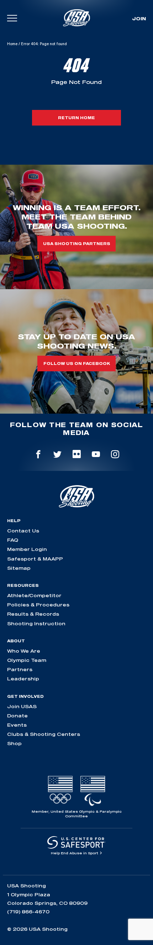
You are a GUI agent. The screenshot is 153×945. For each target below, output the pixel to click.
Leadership (23, 678)
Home (12, 44)
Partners (19, 669)
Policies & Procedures (38, 604)
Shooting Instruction (36, 623)
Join (139, 18)
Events (17, 725)
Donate (17, 715)
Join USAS (22, 706)
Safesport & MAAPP (35, 559)
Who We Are (23, 651)
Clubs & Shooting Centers (43, 734)
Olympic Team (26, 660)
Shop (14, 743)
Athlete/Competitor (34, 595)
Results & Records (33, 614)
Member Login (27, 549)
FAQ (12, 540)
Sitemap (19, 568)
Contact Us (23, 530)
